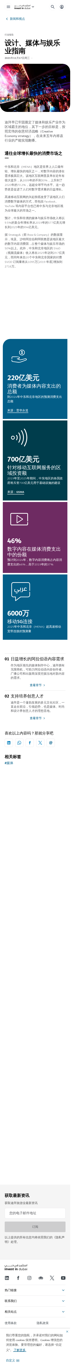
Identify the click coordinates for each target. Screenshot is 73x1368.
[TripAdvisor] (41, 1278)
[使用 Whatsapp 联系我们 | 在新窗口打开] (19, 743)
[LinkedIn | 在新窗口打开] (7, 1278)
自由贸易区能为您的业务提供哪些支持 (34, 844)
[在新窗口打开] (9, 743)
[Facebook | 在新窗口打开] (18, 1278)
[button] (12, 1360)
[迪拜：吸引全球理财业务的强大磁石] (35, 944)
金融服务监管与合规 (22, 912)
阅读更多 (35, 1056)
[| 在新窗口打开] (29, 1278)
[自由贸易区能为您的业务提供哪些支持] (35, 809)
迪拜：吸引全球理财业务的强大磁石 (34, 977)
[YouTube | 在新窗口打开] (63, 1278)
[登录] (62, 7)
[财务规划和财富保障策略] (35, 1009)
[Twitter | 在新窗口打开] (52, 1278)
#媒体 (9, 763)
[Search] (53, 7)
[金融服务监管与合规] (35, 879)
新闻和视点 (17, 19)
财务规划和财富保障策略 (25, 1042)
